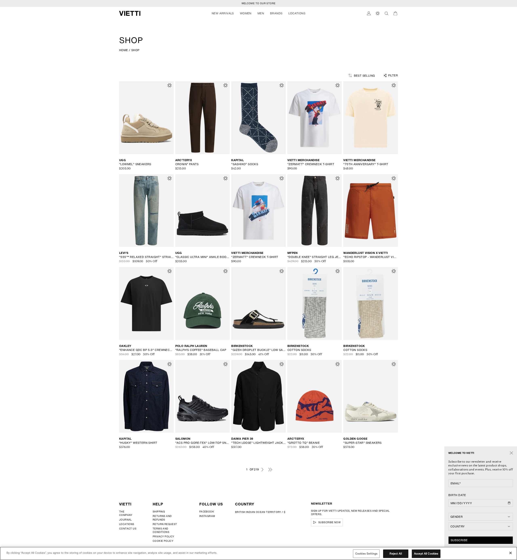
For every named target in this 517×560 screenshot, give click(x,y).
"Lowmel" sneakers (135, 164)
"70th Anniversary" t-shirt (365, 164)
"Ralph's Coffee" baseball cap (200, 350)
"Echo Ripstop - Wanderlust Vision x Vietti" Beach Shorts (370, 257)
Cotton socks (299, 350)
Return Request (165, 524)
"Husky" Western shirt (138, 443)
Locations (126, 524)
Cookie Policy (163, 541)
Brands (276, 13)
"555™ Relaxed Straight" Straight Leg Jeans (146, 257)
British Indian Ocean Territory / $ (260, 512)
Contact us (127, 528)
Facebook (206, 511)
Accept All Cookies (426, 554)
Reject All (396, 554)
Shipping (159, 511)
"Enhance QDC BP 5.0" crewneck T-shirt (146, 350)
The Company (125, 513)
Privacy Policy (163, 536)
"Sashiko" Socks (244, 164)
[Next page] (262, 469)
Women (245, 13)
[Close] (511, 453)
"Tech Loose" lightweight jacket (258, 443)
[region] (258, 553)
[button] (223, 13)
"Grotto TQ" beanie (303, 443)
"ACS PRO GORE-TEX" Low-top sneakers (202, 443)
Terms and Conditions (161, 530)
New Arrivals (223, 13)
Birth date (457, 495)
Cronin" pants (187, 164)
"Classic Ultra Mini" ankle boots (202, 257)
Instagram (207, 516)
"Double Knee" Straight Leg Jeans (314, 257)
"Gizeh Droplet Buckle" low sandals (258, 350)
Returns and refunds (162, 517)
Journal (125, 519)
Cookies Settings (366, 554)
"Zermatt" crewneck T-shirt (310, 164)
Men (260, 13)
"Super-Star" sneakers (362, 443)
